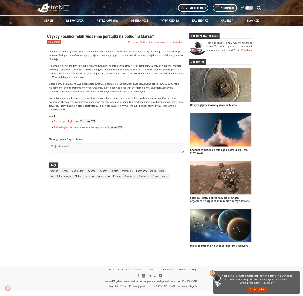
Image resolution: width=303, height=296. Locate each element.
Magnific (193, 286)
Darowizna (153, 269)
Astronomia (54, 42)
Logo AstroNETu (117, 286)
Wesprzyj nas (224, 7)
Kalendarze (127, 171)
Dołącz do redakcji (193, 7)
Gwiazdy (103, 171)
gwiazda (91, 171)
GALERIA (227, 20)
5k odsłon (177, 42)
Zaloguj (193, 269)
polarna (117, 176)
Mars (119, 51)
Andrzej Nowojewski (159, 42)
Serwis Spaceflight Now (66, 121)
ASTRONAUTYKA (107, 20)
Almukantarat (168, 269)
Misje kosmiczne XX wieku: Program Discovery (219, 246)
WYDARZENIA (170, 20)
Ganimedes (77, 171)
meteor (78, 176)
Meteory (90, 176)
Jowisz (114, 171)
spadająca (129, 176)
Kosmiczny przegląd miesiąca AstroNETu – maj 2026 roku (219, 151)
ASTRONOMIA (75, 20)
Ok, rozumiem (257, 289)
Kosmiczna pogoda (146, 171)
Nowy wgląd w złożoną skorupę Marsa (213, 105)
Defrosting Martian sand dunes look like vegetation (80, 127)
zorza (156, 176)
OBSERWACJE (140, 20)
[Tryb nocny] (249, 8)
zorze (165, 176)
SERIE (48, 20)
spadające (144, 176)
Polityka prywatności (139, 286)
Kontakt (183, 269)
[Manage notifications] (8, 288)
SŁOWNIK (253, 20)
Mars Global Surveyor (61, 176)
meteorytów (103, 176)
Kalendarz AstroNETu (133, 269)
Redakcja (114, 269)
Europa (65, 171)
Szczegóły (268, 282)
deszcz (54, 171)
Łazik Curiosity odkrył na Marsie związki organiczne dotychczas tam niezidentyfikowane (220, 199)
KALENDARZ (200, 20)
